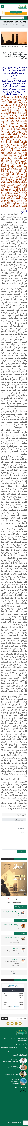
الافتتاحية (24, 920)
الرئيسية (24, 21)
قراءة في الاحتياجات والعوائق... (10, 1061)
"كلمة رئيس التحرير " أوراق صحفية (20, 907)
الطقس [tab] (7, 979)
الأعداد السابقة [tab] (10, 858)
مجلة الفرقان (23, 1091)
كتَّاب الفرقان (23, 933)
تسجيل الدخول (4, 1)
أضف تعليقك (21, 851)
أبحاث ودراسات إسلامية (8, 21)
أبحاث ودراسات (18, 21)
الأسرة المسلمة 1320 (12, 1068)
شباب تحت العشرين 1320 (11, 1074)
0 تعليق (3, 46)
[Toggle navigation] (2, 6)
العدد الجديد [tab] (20, 858)
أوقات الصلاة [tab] (20, 979)
